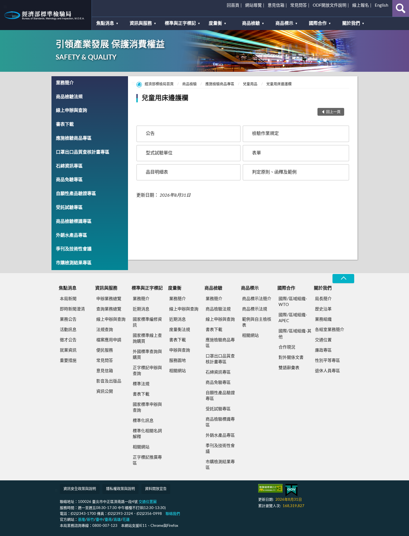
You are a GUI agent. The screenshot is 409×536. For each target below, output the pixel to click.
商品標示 (284, 23)
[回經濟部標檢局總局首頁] (46, 15)
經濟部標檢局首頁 (159, 84)
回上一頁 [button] (333, 112)
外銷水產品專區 (71, 235)
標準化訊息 (143, 421)
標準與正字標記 (180, 23)
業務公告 (68, 319)
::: (5, 6)
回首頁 (233, 5)
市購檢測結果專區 (74, 263)
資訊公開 (104, 391)
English (381, 5)
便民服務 (104, 350)
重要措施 (68, 361)
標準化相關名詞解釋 (147, 434)
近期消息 (141, 309)
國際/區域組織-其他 (295, 334)
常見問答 (298, 5)
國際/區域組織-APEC (293, 318)
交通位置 (323, 340)
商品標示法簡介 (256, 299)
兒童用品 (250, 84)
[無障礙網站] (270, 488)
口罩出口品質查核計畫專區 (82, 152)
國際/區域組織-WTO (293, 302)
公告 (150, 133)
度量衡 (215, 23)
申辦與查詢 (179, 350)
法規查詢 (104, 330)
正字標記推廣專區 (147, 460)
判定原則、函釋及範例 (274, 172)
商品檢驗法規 (69, 97)
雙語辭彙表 (289, 368)
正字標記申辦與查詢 (147, 371)
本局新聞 (68, 299)
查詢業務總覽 (108, 309)
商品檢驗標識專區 (74, 221)
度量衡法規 (179, 330)
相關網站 (141, 447)
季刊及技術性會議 (74, 249)
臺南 (108, 520)
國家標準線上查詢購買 (147, 339)
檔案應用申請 (108, 340)
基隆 (81, 520)
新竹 (90, 520)
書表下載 (65, 124)
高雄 (117, 520)
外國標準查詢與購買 (147, 355)
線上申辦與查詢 (71, 110)
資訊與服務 (141, 23)
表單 (256, 153)
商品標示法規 (254, 309)
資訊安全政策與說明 (79, 489)
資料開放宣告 (156, 489)
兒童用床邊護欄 (279, 84)
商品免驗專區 (69, 179)
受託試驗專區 (69, 207)
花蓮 (126, 520)
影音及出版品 (108, 381)
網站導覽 (253, 5)
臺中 (99, 520)
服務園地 (177, 361)
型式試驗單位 (159, 153)
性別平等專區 (327, 361)
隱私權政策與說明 (120, 489)
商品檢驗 (251, 23)
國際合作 (318, 23)
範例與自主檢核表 (256, 322)
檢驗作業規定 (265, 133)
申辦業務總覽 (108, 299)
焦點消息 (105, 23)
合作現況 (287, 347)
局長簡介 (323, 299)
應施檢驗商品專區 (74, 138)
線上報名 (360, 5)
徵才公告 (68, 340)
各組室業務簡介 (329, 330)
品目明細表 (157, 172)
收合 (343, 278)
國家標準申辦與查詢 (147, 407)
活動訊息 (68, 330)
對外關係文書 (291, 357)
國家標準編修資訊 (147, 322)
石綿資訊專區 (69, 166)
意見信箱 (276, 5)
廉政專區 (323, 350)
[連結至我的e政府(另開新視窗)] (291, 490)
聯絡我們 (173, 514)
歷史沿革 (323, 309)
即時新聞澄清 (72, 309)
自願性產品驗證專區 (76, 193)
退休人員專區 (327, 371)
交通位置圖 (148, 502)
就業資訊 (68, 350)
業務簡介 (65, 83)
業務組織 (323, 319)
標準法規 (141, 384)
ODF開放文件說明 (329, 5)
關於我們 (351, 23)
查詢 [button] (400, 8)
